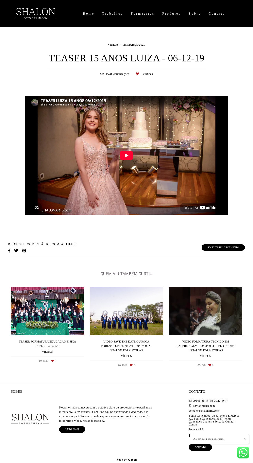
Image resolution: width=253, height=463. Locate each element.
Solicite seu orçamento (223, 247)
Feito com (127, 459)
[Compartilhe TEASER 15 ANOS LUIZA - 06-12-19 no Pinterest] (24, 251)
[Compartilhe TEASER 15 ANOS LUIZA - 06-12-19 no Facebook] (9, 251)
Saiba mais (72, 429)
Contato (217, 13)
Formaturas (143, 13)
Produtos (171, 13)
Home (89, 13)
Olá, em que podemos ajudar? (208, 438)
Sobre (195, 13)
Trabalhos (112, 13)
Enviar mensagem (204, 405)
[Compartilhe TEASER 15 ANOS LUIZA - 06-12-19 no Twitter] (16, 251)
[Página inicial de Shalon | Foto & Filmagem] (41, 13)
